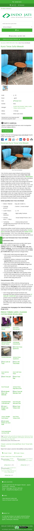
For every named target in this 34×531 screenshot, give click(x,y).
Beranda (3, 43)
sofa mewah (21, 437)
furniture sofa (7, 436)
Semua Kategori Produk (10, 39)
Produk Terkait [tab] (7, 453)
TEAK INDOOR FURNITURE (9, 498)
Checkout (21, 5)
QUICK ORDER (28, 118)
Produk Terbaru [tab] (19, 453)
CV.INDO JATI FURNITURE (16, 529)
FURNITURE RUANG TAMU (12, 43)
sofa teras (6, 439)
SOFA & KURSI (21, 108)
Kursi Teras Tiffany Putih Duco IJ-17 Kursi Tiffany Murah (9, 471)
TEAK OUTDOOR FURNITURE (10, 500)
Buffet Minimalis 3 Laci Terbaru (25, 460)
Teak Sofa (12, 439)
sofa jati (9, 437)
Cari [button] (17, 30)
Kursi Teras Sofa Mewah (12, 46)
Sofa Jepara (14, 437)
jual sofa (13, 436)
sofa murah (27, 437)
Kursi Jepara (18, 436)
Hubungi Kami (8, 131)
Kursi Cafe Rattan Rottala (8, 460)
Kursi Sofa (24, 436)
